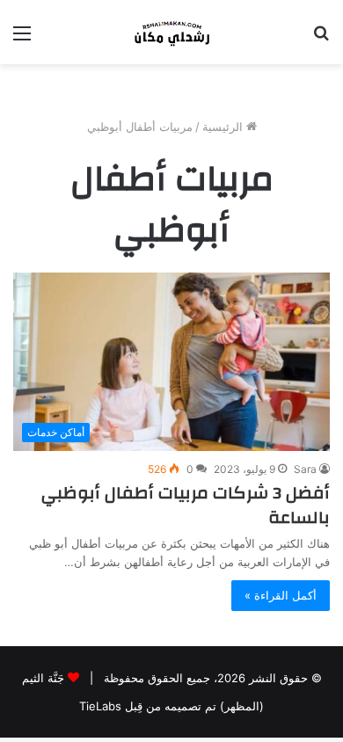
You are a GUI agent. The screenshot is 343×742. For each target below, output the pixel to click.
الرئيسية (224, 127)
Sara (305, 469)
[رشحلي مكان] (171, 32)
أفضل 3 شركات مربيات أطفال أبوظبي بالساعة (185, 505)
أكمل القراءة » (280, 595)
